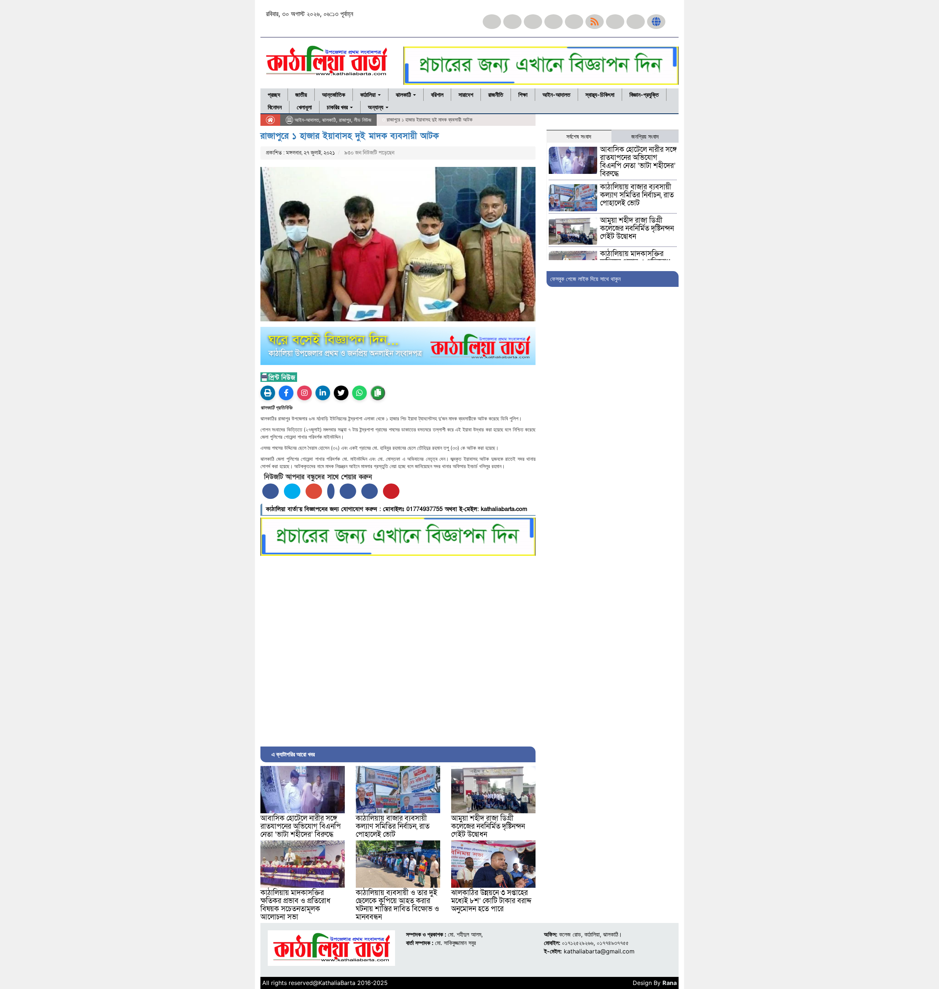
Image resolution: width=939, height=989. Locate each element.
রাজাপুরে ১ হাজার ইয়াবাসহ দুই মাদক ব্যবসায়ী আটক (349, 136)
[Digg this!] (369, 491)
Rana (669, 982)
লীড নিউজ (362, 120)
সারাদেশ (465, 94)
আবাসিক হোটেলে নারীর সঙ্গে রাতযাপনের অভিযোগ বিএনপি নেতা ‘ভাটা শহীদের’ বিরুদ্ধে (300, 826)
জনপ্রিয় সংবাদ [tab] (645, 136)
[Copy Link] (377, 393)
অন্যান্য (376, 107)
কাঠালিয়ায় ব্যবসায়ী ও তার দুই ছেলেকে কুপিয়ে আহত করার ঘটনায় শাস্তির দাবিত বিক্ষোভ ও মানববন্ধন (397, 905)
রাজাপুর (345, 120)
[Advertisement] (398, 649)
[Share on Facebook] (270, 491)
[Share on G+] (314, 491)
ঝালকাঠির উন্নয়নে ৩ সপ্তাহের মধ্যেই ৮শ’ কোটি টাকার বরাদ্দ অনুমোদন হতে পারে (491, 901)
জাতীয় (301, 94)
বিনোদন (275, 107)
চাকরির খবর (338, 107)
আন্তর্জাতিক (333, 94)
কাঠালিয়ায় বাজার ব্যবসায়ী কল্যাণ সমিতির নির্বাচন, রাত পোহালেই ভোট (393, 826)
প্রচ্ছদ (274, 94)
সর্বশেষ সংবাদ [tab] (578, 136)
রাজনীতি (495, 94)
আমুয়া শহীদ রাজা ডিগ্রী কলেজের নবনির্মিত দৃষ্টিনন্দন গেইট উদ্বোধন (488, 826)
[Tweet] (292, 491)
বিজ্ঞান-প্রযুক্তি (644, 94)
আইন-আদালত (556, 94)
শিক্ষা (522, 94)
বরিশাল (437, 94)
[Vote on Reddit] (348, 491)
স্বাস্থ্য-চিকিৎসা (599, 94)
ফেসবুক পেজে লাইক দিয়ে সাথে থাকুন (585, 278)
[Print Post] (267, 393)
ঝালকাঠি (404, 94)
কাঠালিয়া (368, 94)
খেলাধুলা (304, 107)
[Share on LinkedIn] (331, 491)
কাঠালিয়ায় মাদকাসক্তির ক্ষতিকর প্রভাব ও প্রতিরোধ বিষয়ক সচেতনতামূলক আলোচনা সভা (295, 905)
